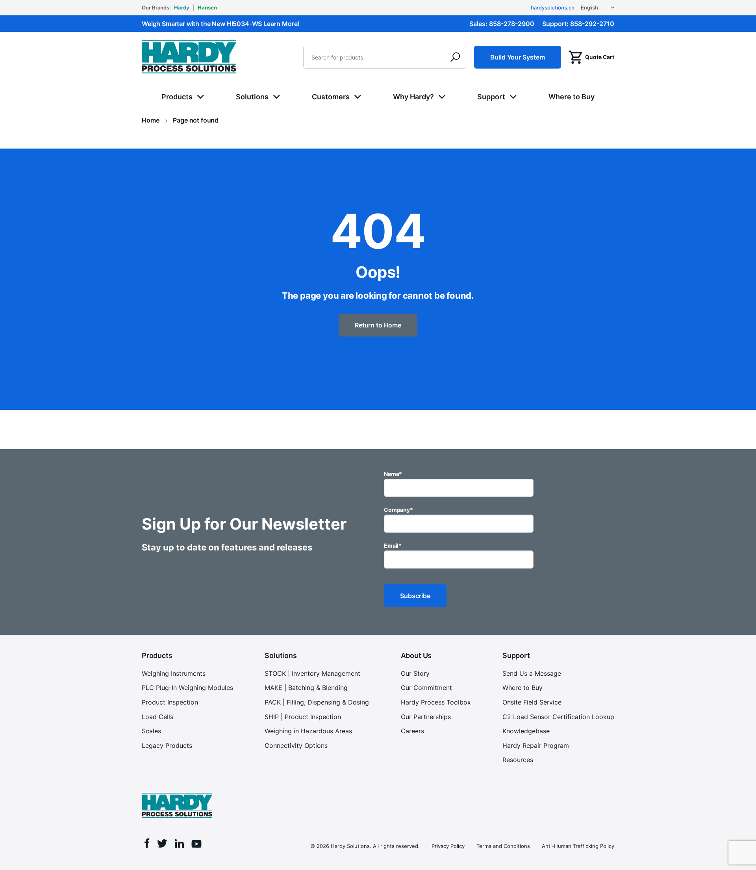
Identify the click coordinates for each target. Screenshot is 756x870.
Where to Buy (571, 97)
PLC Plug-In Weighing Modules (187, 688)
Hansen (207, 7)
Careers (412, 731)
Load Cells (157, 717)
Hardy (181, 7)
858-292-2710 (592, 24)
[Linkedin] (179, 844)
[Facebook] (147, 844)
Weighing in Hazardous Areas (308, 731)
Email (393, 545)
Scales (151, 731)
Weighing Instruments (174, 673)
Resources (517, 760)
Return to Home (378, 325)
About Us (416, 655)
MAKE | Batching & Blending (306, 688)
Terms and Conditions (503, 846)
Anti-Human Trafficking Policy (578, 846)
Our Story (415, 673)
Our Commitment (426, 688)
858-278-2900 (511, 24)
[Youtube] (196, 845)
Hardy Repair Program (535, 745)
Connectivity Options (296, 745)
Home (150, 120)
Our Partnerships (426, 717)
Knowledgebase (526, 731)
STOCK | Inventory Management (312, 673)
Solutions (252, 97)
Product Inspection (170, 702)
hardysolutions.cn (552, 7)
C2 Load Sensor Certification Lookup (558, 717)
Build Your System (517, 57)
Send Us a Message (531, 673)
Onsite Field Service (531, 702)
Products (177, 97)
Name (393, 473)
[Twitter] (162, 844)
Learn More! (281, 24)
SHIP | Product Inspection (303, 717)
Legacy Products (167, 745)
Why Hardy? (413, 97)
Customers (331, 97)
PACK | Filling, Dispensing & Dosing (317, 702)
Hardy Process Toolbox (436, 702)
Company (398, 509)
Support (491, 97)
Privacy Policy (448, 846)
